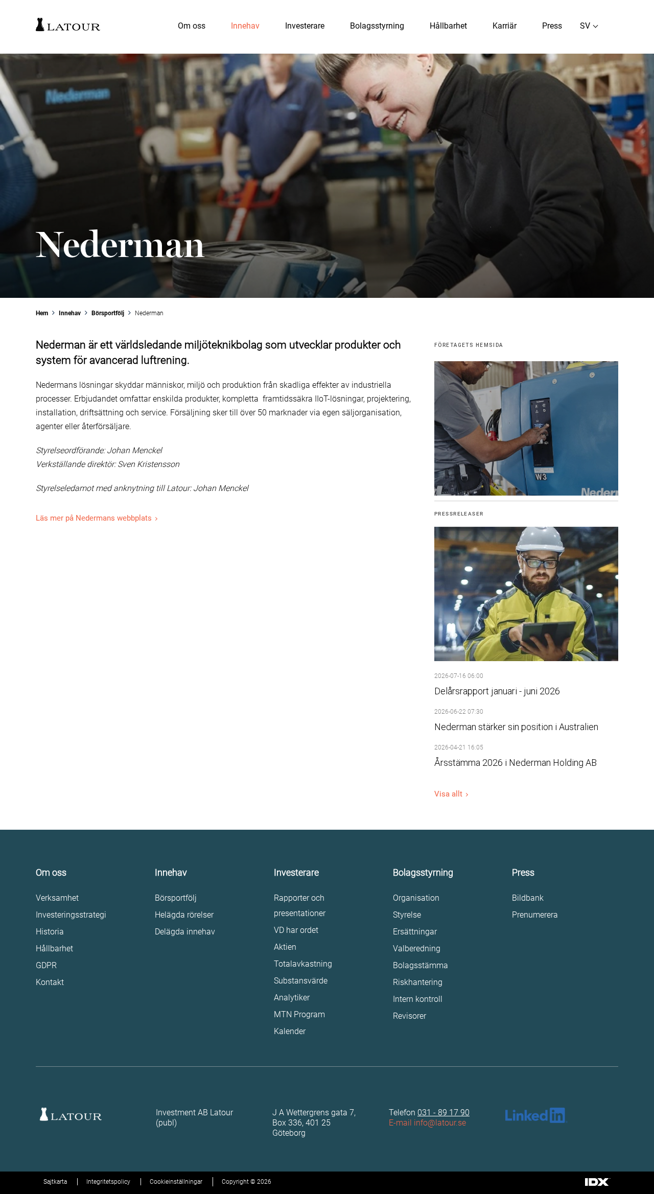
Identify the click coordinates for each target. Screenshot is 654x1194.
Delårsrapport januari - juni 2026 (497, 691)
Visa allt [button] (448, 794)
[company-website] (526, 428)
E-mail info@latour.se (427, 1123)
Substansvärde (301, 981)
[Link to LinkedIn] (536, 1115)
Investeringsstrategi (71, 915)
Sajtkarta (55, 1181)
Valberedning (416, 948)
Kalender (290, 1031)
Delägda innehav (185, 932)
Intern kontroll (417, 999)
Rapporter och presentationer (299, 905)
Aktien (285, 947)
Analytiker (292, 997)
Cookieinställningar (176, 1181)
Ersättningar (415, 932)
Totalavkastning (303, 964)
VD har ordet (296, 930)
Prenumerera (535, 915)
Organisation (416, 898)
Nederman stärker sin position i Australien (516, 726)
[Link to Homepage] (68, 24)
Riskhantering (417, 982)
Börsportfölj (176, 898)
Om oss (191, 26)
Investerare (304, 26)
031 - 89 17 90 (443, 1112)
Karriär (505, 26)
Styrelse (407, 915)
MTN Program (299, 1014)
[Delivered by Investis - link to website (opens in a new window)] (598, 1182)
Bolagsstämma (420, 965)
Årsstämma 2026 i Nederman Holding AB (515, 762)
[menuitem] (191, 26)
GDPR (46, 965)
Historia (50, 932)
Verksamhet (57, 898)
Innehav (245, 26)
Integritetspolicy (108, 1181)
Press (552, 26)
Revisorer (409, 1016)
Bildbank (528, 898)
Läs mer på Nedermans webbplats (94, 518)
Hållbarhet (448, 26)
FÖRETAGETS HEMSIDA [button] (468, 345)
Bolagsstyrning (377, 26)
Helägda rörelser (184, 915)
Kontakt (50, 982)
